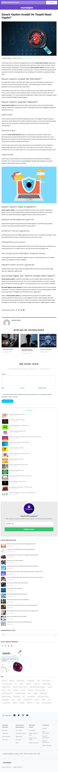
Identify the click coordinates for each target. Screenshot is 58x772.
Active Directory (46, 680)
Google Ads (37, 684)
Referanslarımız (6, 736)
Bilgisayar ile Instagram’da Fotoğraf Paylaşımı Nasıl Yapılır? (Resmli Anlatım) (25, 436)
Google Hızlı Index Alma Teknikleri (16, 459)
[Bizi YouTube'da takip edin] (27, 715)
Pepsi (29, 693)
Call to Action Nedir (7, 684)
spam (13, 699)
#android (4, 680)
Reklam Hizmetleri (46, 745)
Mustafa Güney (16, 320)
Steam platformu (27, 699)
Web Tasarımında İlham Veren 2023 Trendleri (17, 583)
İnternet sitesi (42, 388)
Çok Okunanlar (28, 410)
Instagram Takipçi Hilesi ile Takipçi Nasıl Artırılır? (19, 453)
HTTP (9, 690)
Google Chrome (6, 687)
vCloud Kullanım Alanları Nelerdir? (15, 588)
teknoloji (37, 699)
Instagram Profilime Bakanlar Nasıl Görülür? (18, 464)
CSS (16, 684)
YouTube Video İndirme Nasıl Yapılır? (17, 419)
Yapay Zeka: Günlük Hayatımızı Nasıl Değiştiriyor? (18, 599)
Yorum (4, 374)
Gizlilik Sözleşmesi (17, 767)
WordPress (30, 702)
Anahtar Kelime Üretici (33, 738)
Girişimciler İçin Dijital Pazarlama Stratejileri (17, 616)
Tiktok (43, 699)
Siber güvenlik (31, 696)
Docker (21, 684)
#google (12, 680)
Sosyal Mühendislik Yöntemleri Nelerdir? (27, 350)
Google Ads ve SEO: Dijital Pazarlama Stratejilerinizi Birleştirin (21, 549)
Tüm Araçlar (32, 730)
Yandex (37, 702)
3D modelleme (30, 680)
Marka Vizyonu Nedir (7, 693)
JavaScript (30, 690)
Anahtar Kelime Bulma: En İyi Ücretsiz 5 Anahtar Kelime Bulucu (22, 492)
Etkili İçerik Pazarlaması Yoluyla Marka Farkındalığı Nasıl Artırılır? (21, 543)
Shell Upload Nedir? (8, 349)
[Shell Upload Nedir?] (10, 341)
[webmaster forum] (12, 661)
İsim (3, 388)
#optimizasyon (20, 680)
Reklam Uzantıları (6, 696)
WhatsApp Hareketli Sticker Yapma (16, 470)
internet (23, 690)
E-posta (22, 388)
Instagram (15, 690)
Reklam (35, 693)
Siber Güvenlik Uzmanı (43, 696)
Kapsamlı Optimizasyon (45, 741)
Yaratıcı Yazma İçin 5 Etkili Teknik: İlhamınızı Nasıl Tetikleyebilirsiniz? (22, 605)
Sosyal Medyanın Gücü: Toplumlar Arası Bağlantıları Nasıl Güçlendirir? (23, 555)
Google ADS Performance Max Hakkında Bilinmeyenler (19, 622)
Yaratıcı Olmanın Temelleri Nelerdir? (15, 560)
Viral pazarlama (6, 702)
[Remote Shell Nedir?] (47, 341)
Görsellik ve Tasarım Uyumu (20, 687)
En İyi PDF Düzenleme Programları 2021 (17, 481)
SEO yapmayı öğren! (21, 733)
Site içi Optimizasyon (45, 732)
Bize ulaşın (5, 739)
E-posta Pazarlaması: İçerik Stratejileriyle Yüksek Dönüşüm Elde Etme (23, 566)
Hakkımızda (5, 733)
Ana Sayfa (4, 730)
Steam (18, 699)
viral (49, 699)
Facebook (28, 684)
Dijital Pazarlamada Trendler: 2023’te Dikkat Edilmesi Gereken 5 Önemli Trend (25, 571)
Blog (17, 742)
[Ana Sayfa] (27, 7)
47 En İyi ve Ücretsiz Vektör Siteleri (16, 447)
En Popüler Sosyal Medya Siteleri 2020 (17, 431)
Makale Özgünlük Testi (33, 734)
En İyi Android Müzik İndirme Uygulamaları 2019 (19, 425)
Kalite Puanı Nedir (40, 690)
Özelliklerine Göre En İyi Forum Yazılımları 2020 (19, 442)
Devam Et (51, 2)
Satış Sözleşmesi (6, 767)
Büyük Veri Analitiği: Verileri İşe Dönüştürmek (17, 594)
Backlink (44, 728)
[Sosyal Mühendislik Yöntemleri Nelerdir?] (29, 341)
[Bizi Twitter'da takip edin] (19, 715)
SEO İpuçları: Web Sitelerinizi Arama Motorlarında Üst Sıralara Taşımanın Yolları (25, 577)
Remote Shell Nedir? (46, 349)
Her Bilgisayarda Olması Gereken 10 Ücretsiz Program (20, 487)
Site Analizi (18, 739)
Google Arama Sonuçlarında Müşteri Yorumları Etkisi (20, 475)
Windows (22, 702)
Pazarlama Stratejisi (20, 693)
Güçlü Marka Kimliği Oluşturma (37, 687)
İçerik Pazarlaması (46, 702)
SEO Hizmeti (19, 730)
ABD (38, 680)
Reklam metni (43, 693)
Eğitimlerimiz (19, 736)
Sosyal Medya (5, 699)
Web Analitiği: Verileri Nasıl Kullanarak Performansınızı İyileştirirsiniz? (23, 610)
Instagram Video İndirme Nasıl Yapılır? (17, 414)
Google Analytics (47, 684)
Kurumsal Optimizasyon (45, 736)
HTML (3, 690)
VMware (15, 702)
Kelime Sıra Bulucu (33, 742)
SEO (24, 696)
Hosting (50, 687)
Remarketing (17, 696)
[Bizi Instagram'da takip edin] (23, 715)
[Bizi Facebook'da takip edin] (14, 715)
